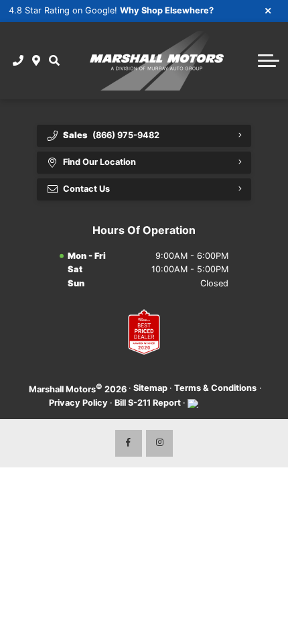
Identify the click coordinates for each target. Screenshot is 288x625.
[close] (268, 10)
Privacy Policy (78, 403)
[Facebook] (128, 443)
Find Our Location (99, 162)
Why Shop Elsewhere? (167, 10)
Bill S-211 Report (148, 403)
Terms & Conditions (215, 388)
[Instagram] (159, 443)
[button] (54, 60)
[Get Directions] (36, 60)
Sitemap (150, 388)
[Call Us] (18, 60)
